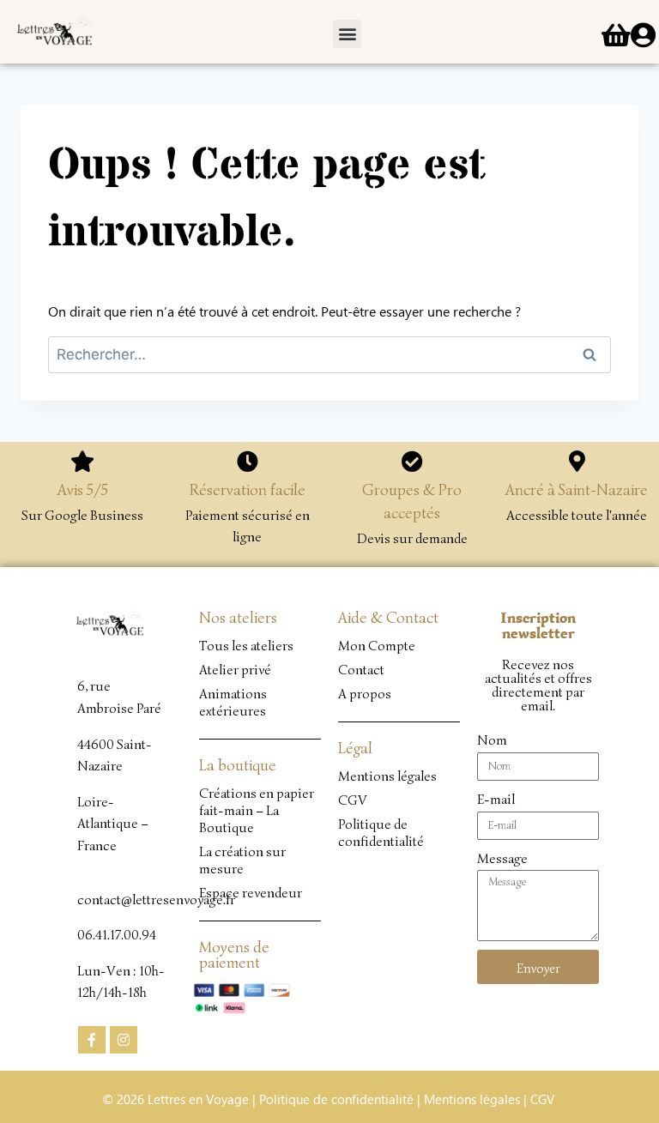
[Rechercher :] (329, 354)
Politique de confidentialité (381, 833)
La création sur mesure (242, 860)
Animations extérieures (233, 702)
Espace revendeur (250, 893)
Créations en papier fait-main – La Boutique (256, 810)
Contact (361, 670)
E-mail (496, 799)
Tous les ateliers (246, 646)
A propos (364, 694)
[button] (347, 34)
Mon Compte (376, 646)
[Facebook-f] (92, 1040)
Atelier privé (235, 670)
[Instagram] (123, 1040)
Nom (492, 740)
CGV (352, 800)
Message (502, 858)
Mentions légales (387, 776)
